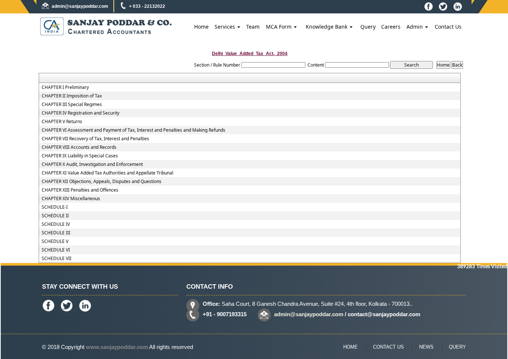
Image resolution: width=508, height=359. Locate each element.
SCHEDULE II (55, 216)
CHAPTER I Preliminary (65, 87)
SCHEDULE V (55, 241)
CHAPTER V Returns (62, 122)
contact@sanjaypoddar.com (384, 314)
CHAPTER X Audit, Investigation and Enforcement (92, 164)
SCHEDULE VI (56, 250)
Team (253, 26)
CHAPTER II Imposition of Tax (72, 96)
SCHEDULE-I (55, 207)
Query (368, 26)
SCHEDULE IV (56, 224)
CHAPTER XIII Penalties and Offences (80, 190)
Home (201, 26)
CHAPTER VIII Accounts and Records (79, 147)
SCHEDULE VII (56, 259)
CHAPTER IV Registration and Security (80, 113)
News (426, 347)
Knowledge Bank (327, 26)
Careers (391, 26)
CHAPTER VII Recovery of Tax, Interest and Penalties (95, 139)
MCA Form (279, 26)
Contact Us (448, 26)
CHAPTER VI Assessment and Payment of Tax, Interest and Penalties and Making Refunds (133, 130)
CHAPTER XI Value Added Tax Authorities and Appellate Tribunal (107, 173)
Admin (415, 26)
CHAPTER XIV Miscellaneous (71, 199)
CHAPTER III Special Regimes (72, 105)
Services (226, 26)
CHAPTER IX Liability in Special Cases (80, 156)
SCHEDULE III (56, 233)
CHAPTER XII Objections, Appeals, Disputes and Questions (101, 182)
